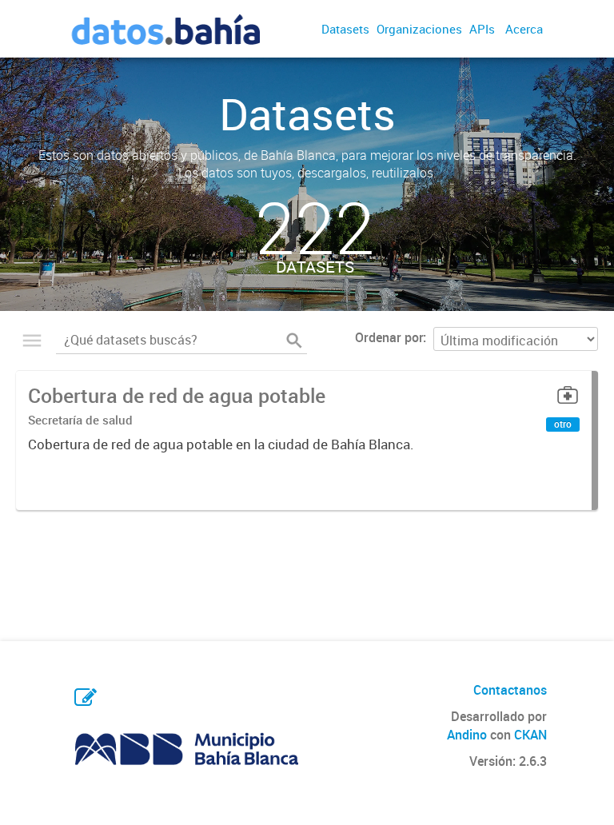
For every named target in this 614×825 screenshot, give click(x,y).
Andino (467, 734)
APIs (482, 29)
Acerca (524, 29)
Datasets (345, 29)
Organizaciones (419, 29)
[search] (294, 340)
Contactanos (510, 690)
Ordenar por (389, 337)
